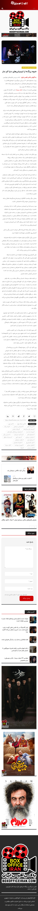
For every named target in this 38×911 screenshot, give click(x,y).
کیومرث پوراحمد (19, 445)
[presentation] (31, 527)
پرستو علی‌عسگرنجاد (28, 429)
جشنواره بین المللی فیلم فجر (29, 68)
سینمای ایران (30, 440)
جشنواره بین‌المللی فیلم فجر (14, 432)
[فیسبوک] (24, 416)
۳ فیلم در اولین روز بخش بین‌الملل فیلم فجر (22, 479)
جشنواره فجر (30, 435)
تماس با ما (33, 891)
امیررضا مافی (30, 427)
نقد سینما (19, 90)
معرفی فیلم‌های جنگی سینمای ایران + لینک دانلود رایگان (19, 520)
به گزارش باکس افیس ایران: (28, 77)
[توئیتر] (29, 416)
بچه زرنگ (6, 427)
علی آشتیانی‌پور (30, 443)
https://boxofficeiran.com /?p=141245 (15, 420)
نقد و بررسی (30, 448)
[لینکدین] (8, 416)
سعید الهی (18, 437)
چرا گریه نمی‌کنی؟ (18, 435)
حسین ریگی (6, 435)
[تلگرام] (18, 416)
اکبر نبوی (10, 424)
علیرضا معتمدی (17, 443)
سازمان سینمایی (29, 437)
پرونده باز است (30, 432)
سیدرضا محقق (7, 437)
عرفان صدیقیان (19, 440)
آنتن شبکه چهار (21, 424)
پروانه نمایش (15, 429)
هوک (21, 448)
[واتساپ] (13, 416)
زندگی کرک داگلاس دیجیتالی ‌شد (16, 471)
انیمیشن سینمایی (18, 427)
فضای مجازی (30, 445)
